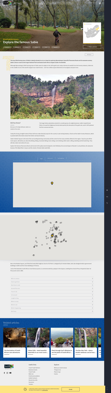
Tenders (31, 384)
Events (56, 374)
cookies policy (45, 390)
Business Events (33, 370)
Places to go (57, 372)
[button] (52, 183)
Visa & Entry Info (33, 380)
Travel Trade (32, 372)
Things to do (57, 370)
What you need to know (60, 368)
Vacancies (31, 382)
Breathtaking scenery (10, 39)
